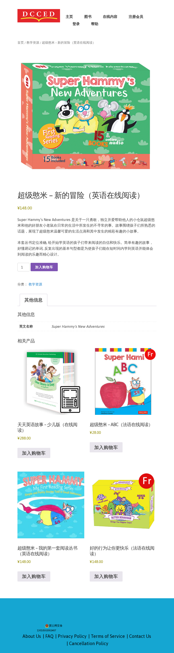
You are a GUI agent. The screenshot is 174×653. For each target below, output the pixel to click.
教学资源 (33, 42)
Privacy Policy (72, 636)
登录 (76, 24)
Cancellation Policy (88, 643)
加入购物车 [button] (34, 453)
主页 (69, 16)
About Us (32, 636)
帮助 (94, 24)
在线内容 (110, 16)
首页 (20, 42)
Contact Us (140, 636)
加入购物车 (44, 267)
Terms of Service (108, 636)
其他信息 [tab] (33, 299)
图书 (88, 16)
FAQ (49, 636)
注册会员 (136, 16)
